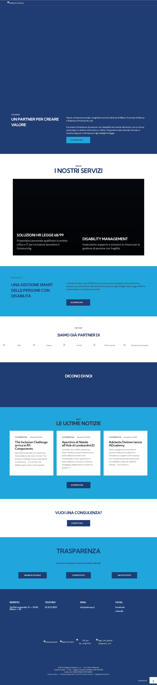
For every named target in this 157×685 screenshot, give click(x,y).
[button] (1, 345)
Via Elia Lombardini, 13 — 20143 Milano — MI (24, 608)
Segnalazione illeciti (102, 674)
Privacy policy (53, 674)
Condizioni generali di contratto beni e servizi (76, 674)
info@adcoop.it (87, 607)
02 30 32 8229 (51, 607)
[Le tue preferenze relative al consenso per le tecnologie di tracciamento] (153, 681)
